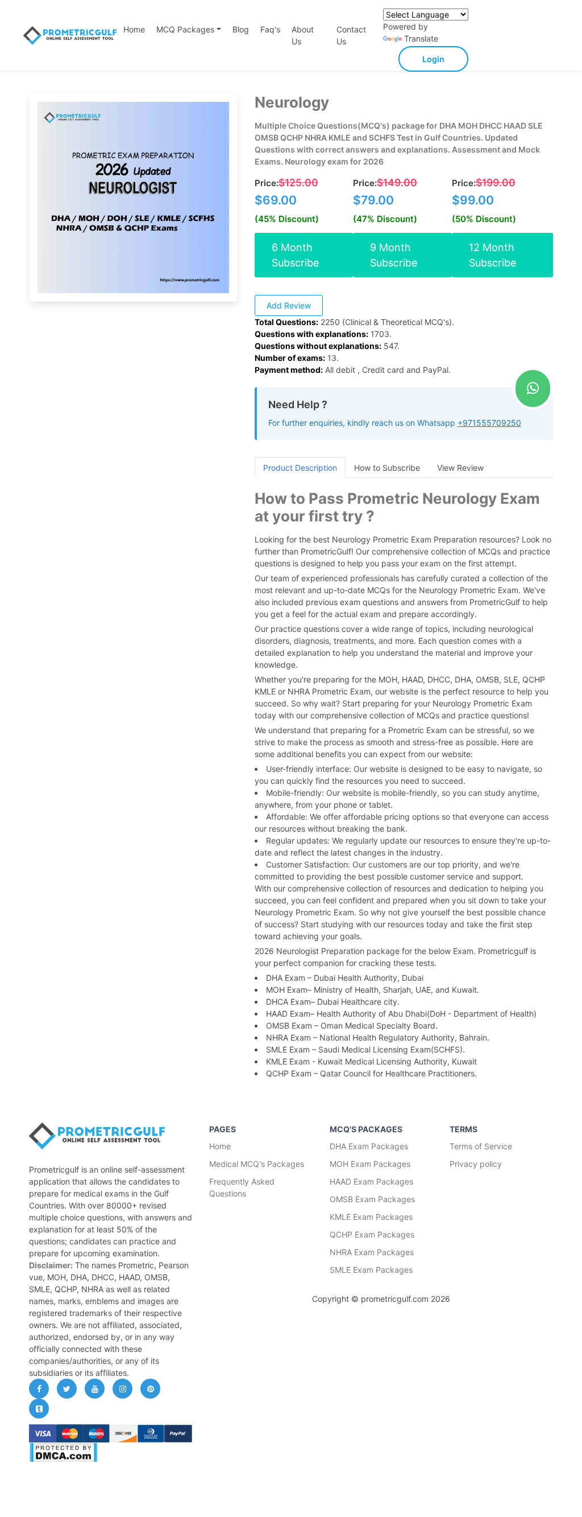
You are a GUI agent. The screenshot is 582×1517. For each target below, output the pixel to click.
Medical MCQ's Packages (256, 1164)
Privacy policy (476, 1164)
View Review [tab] (460, 467)
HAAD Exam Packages (371, 1181)
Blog (240, 29)
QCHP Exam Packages (372, 1234)
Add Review (289, 305)
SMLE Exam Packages (371, 1270)
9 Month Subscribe (393, 255)
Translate (421, 38)
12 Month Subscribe (492, 255)
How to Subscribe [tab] (387, 467)
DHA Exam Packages (369, 1146)
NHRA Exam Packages (372, 1252)
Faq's (270, 29)
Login (433, 59)
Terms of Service (481, 1146)
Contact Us (351, 35)
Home (134, 29)
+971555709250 (489, 422)
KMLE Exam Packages (371, 1217)
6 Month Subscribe (295, 255)
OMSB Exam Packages (372, 1199)
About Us (303, 35)
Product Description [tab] (300, 467)
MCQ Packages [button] (185, 29)
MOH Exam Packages (370, 1164)
